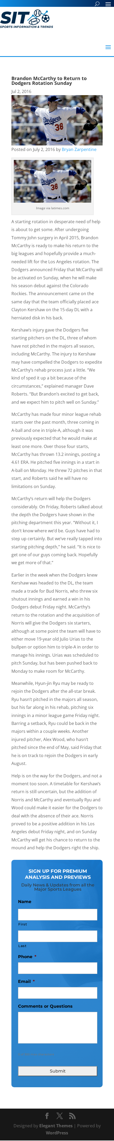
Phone (27, 956)
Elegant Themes (56, 1126)
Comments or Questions (45, 1006)
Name (24, 901)
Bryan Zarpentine (79, 149)
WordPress (57, 1133)
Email (26, 981)
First (22, 924)
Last (22, 946)
